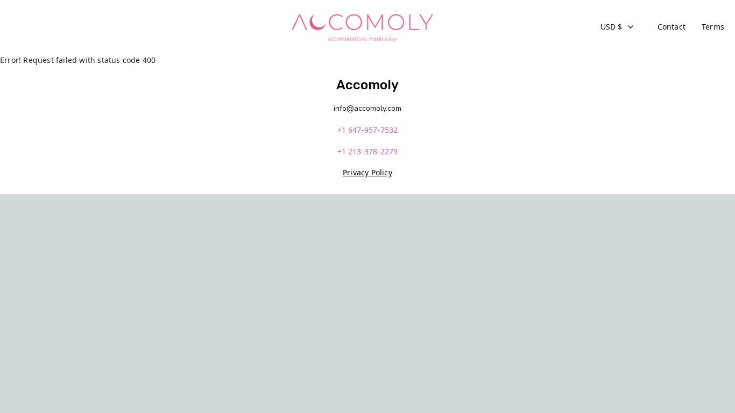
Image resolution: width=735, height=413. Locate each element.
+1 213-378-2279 (367, 151)
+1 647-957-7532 (367, 130)
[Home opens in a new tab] (362, 27)
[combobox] (617, 27)
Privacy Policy (367, 172)
